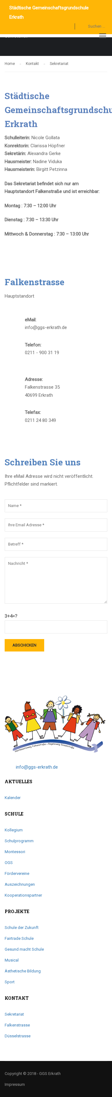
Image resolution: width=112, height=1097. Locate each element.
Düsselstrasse (17, 1036)
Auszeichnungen (20, 884)
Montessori (15, 851)
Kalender (13, 797)
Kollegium (14, 830)
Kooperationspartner (23, 895)
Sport (10, 982)
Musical (12, 960)
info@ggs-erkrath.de (37, 767)
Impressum (15, 1084)
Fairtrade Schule (19, 938)
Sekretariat (14, 1014)
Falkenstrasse (17, 1025)
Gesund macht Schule (24, 949)
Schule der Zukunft (22, 927)
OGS (9, 862)
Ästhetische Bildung (23, 971)
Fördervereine (17, 873)
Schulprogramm (19, 841)
